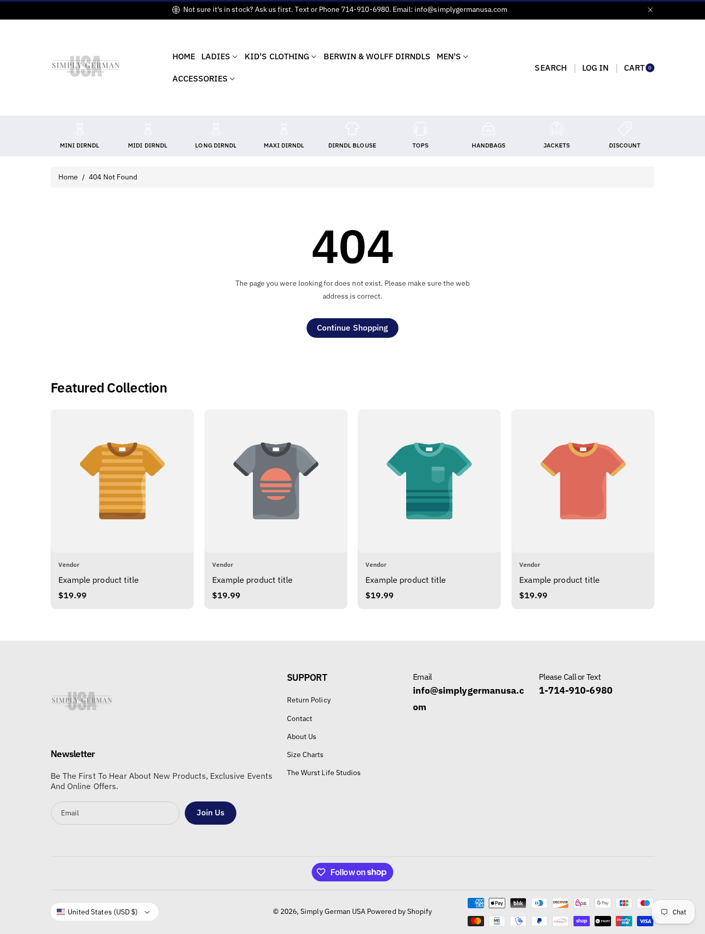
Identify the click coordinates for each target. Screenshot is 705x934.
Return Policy (309, 699)
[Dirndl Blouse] (352, 129)
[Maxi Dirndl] (284, 129)
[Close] (650, 9)
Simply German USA (332, 911)
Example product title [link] (98, 580)
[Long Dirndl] (215, 129)
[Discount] (625, 129)
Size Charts (305, 754)
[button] (550, 67)
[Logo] (82, 704)
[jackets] (557, 129)
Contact (299, 718)
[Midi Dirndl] (147, 129)
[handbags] (488, 129)
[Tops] (420, 129)
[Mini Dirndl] (79, 129)
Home (68, 177)
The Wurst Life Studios (324, 772)
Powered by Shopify (399, 911)
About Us (301, 736)
